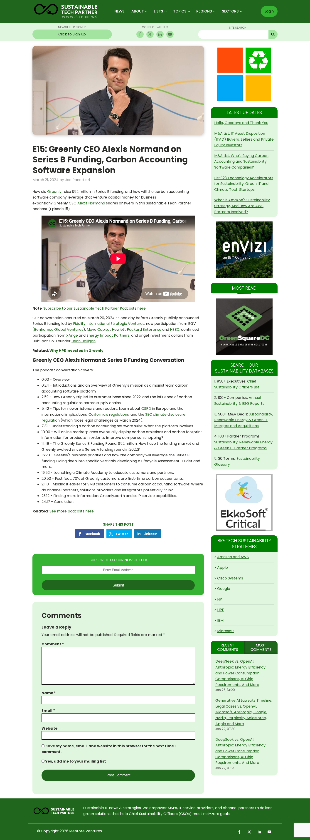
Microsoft (225, 631)
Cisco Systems (230, 578)
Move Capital (98, 329)
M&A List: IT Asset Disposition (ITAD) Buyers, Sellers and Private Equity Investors (244, 139)
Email (48, 710)
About (137, 11)
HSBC (175, 329)
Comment (53, 644)
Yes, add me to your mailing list (75, 761)
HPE (220, 609)
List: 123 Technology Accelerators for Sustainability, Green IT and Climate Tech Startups (243, 183)
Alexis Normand (91, 203)
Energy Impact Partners (108, 335)
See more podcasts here (71, 511)
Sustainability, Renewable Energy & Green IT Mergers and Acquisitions (243, 420)
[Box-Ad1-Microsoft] (244, 74)
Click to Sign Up (72, 34)
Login (269, 11)
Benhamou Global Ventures (58, 329)
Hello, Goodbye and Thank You (241, 122)
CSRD (146, 408)
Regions (204, 11)
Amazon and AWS (233, 556)
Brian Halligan (83, 341)
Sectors (230, 11)
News (119, 11)
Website (49, 728)
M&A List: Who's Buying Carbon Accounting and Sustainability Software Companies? (241, 161)
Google (223, 588)
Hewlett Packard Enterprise (136, 329)
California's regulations (109, 414)
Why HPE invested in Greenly (76, 350)
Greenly (54, 191)
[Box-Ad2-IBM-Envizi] (244, 249)
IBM (220, 620)
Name (49, 693)
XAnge (72, 335)
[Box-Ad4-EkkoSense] (244, 502)
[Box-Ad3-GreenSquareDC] (244, 326)
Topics (180, 11)
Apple (222, 567)
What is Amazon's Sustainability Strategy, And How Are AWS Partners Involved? (242, 205)
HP (219, 599)
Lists (158, 11)
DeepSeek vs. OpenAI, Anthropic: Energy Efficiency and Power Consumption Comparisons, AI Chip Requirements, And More (240, 673)
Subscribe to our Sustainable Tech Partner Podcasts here (94, 308)
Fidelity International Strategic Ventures (108, 323)
